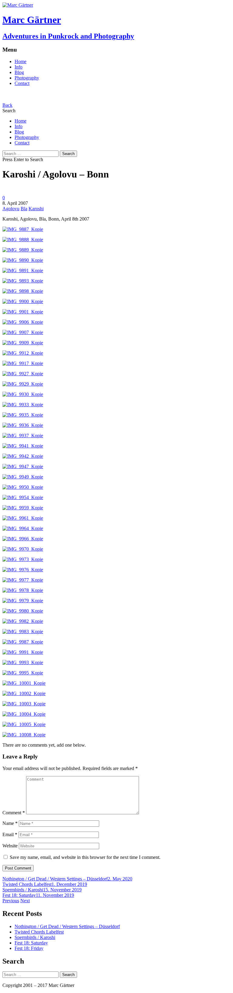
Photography (27, 77)
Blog (19, 72)
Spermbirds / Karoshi (22, 889)
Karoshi (36, 208)
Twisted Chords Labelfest (27, 884)
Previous (10, 900)
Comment (13, 812)
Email (9, 834)
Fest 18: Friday (29, 948)
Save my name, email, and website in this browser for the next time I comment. (85, 857)
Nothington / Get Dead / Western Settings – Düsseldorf (55, 878)
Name (10, 823)
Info (18, 66)
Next (25, 900)
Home (20, 61)
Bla (24, 208)
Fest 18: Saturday (19, 895)
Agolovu (10, 208)
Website (10, 845)
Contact (22, 83)
